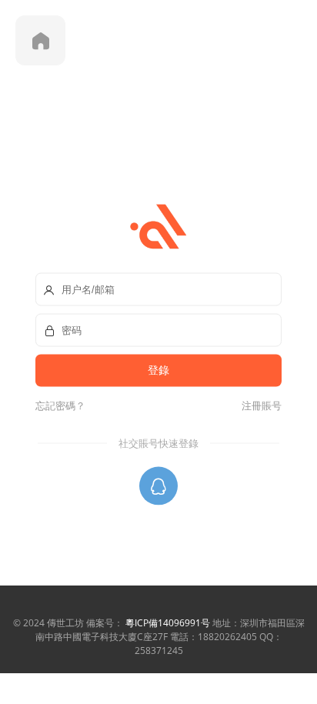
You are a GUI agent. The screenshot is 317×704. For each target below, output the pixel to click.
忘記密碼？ (60, 405)
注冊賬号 (259, 405)
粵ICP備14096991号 (167, 622)
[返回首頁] (40, 40)
